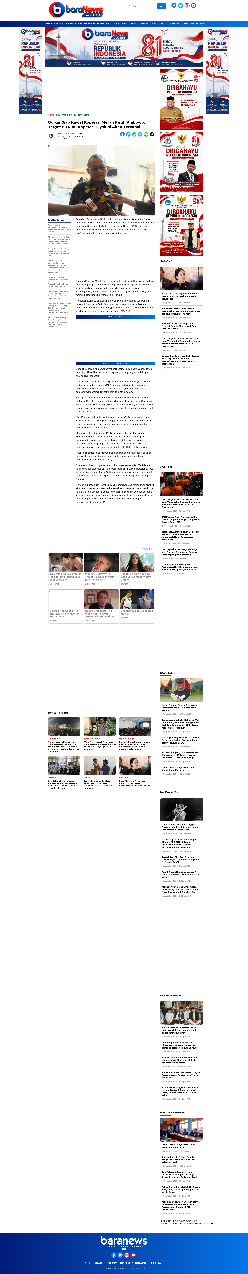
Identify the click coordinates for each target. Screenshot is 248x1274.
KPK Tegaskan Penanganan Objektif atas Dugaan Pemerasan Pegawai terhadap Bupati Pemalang (181, 552)
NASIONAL (59, 23)
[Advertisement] (101, 93)
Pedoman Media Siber (118, 1263)
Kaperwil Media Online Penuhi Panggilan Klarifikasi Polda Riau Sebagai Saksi (178, 1160)
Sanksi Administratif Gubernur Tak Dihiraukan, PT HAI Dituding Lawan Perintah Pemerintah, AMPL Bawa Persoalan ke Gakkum (180, 724)
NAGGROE (71, 23)
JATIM (185, 23)
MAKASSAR (175, 23)
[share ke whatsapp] (135, 136)
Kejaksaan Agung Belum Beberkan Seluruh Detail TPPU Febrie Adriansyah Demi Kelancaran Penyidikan (180, 536)
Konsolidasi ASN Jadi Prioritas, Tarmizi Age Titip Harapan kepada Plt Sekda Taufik (180, 859)
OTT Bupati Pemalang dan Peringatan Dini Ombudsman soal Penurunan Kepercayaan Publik (179, 567)
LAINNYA (204, 23)
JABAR (116, 23)
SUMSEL (135, 23)
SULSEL (155, 23)
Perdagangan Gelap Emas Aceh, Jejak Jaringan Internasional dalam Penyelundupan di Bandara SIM (180, 889)
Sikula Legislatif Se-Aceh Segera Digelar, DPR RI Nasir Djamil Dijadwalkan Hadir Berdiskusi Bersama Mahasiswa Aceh (179, 843)
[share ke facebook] (123, 136)
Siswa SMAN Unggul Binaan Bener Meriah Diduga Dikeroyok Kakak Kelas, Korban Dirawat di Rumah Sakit (180, 1091)
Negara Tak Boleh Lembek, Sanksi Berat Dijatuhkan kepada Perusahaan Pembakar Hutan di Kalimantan (180, 360)
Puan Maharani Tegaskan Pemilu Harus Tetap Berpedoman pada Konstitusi (179, 296)
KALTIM (194, 23)
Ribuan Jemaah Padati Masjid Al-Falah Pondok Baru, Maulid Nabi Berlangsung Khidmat (179, 1030)
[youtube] (194, 7)
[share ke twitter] (129, 136)
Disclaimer (140, 1263)
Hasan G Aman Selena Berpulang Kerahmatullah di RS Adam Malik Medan (179, 708)
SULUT (164, 23)
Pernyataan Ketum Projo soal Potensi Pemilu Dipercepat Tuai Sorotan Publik (178, 326)
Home (87, 1263)
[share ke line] (147, 136)
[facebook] (174, 7)
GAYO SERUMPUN (86, 23)
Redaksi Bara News (67, 133)
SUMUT (100, 23)
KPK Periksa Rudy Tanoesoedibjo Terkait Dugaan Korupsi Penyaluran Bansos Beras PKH (180, 519)
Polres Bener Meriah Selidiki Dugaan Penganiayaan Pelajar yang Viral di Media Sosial (181, 1075)
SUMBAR (145, 23)
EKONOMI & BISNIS (66, 115)
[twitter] (181, 7)
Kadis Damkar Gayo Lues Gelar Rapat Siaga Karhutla (178, 768)
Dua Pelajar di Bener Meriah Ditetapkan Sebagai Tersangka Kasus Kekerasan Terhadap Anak (179, 1045)
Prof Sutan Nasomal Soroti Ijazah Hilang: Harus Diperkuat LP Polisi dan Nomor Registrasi (179, 1060)
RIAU (108, 23)
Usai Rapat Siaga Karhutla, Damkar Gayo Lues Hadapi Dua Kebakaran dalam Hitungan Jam (180, 740)
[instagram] (188, 7)
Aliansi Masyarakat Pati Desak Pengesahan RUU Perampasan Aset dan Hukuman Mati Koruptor (180, 311)
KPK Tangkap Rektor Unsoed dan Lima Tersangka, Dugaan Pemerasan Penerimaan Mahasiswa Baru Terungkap (181, 342)
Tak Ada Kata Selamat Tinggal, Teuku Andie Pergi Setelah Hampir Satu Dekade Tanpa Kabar (180, 827)
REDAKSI (98, 1263)
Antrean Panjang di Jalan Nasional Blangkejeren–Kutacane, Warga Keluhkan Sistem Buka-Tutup (180, 755)
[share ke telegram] (141, 136)
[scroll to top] (238, 1269)
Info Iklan (156, 1263)
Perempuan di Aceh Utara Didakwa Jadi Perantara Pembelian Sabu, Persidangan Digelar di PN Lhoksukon (180, 1206)
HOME (49, 23)
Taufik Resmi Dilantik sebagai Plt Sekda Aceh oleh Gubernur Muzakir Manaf (180, 874)
